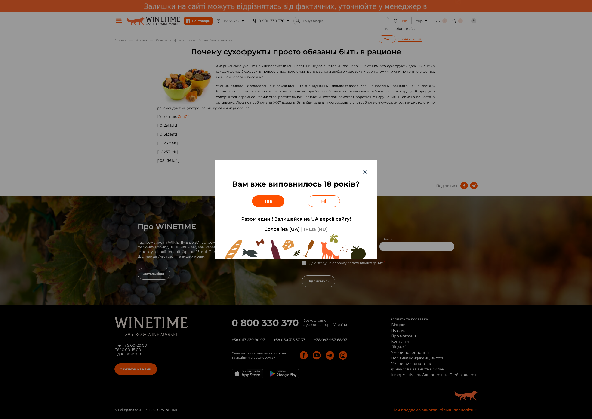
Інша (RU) (316, 229)
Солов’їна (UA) (282, 229)
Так (268, 201)
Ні (323, 201)
